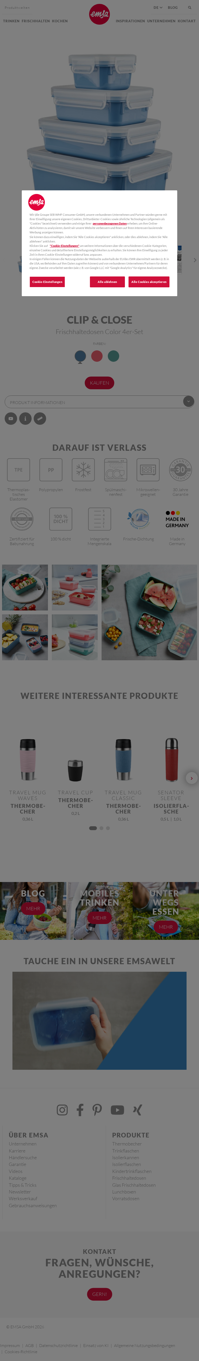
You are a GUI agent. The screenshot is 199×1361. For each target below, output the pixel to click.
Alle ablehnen (107, 281)
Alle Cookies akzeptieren (149, 281)
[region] (99, 243)
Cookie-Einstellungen (47, 281)
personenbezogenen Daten (110, 223)
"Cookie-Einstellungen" (64, 245)
